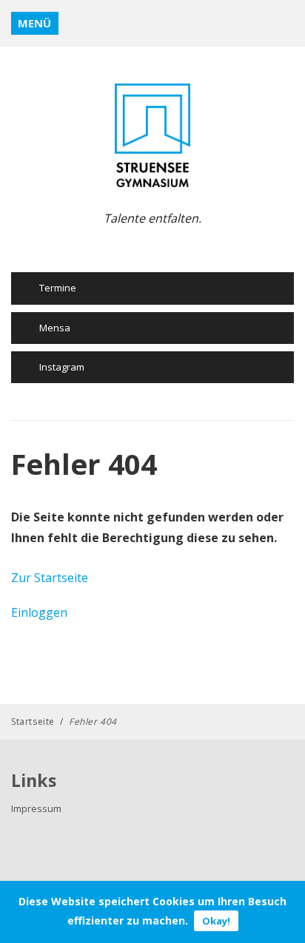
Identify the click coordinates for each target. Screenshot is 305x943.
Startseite (33, 721)
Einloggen (39, 612)
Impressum (36, 808)
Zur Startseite (49, 577)
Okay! (216, 920)
